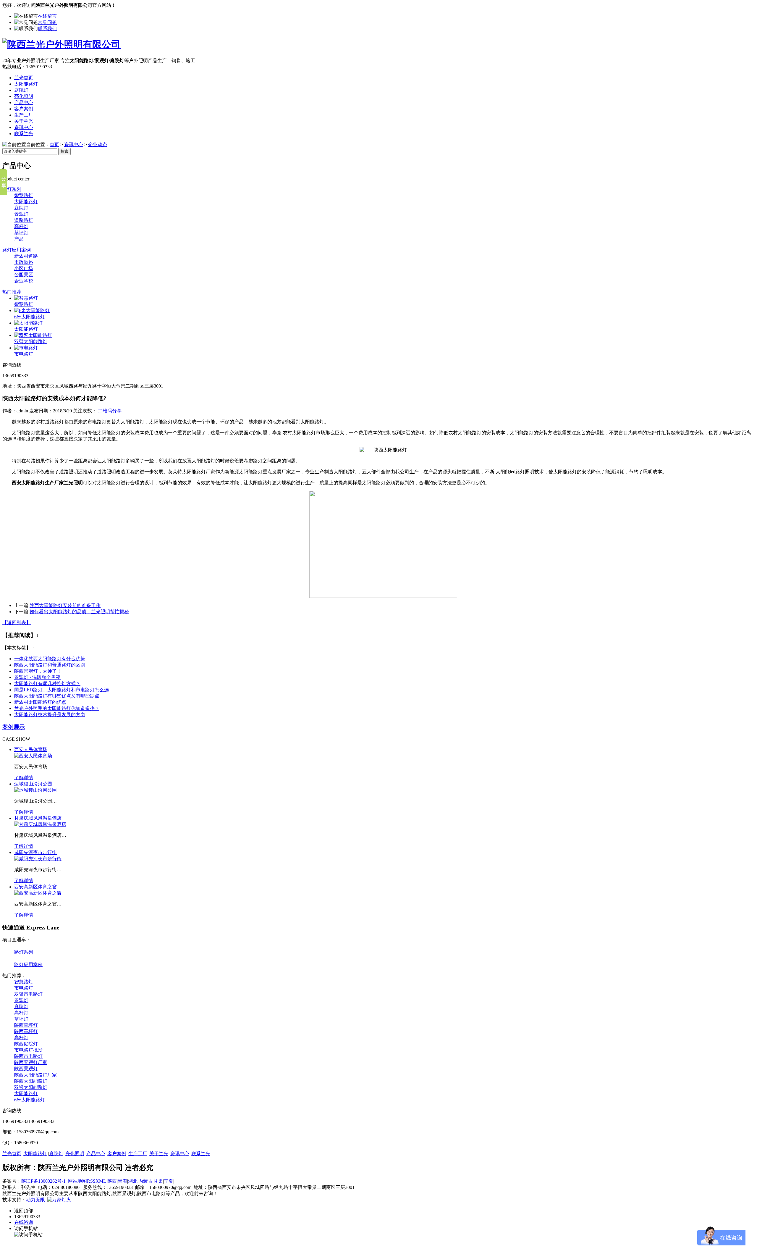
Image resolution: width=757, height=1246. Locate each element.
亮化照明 (23, 96)
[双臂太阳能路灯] (33, 335)
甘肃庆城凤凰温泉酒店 (38, 818)
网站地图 (77, 1181)
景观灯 (21, 214)
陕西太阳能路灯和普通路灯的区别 (49, 664)
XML (101, 1181)
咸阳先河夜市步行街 (35, 852)
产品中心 (23, 102)
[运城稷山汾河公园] (35, 790)
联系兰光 (23, 133)
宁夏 (168, 1181)
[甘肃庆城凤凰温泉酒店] (40, 824)
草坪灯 (21, 232)
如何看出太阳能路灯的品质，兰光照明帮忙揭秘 (79, 611)
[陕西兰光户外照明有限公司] (61, 44)
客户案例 (23, 108)
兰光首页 (23, 77)
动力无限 (35, 1199)
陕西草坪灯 (26, 1025)
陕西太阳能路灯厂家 (35, 1074)
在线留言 (47, 16)
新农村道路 (26, 256)
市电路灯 (23, 353)
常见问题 (47, 22)
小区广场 (23, 268)
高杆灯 (21, 226)
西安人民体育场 (30, 749)
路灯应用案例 (16, 249)
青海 (122, 1181)
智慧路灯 (23, 195)
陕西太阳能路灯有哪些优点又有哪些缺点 (56, 695)
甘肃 (158, 1181)
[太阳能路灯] (28, 322)
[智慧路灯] (26, 298)
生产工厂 (23, 114)
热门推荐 (11, 291)
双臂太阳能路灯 (30, 341)
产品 (19, 238)
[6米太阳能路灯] (32, 310)
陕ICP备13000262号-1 (43, 1181)
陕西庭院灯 (26, 1043)
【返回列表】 (16, 622)
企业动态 (97, 144)
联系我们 (47, 28)
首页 (54, 144)
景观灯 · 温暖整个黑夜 (37, 677)
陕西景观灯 (26, 1068)
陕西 (112, 1181)
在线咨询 (23, 1222)
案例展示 (13, 727)
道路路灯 (23, 220)
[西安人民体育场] (33, 755)
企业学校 (23, 280)
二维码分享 (110, 410)
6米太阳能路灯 (29, 316)
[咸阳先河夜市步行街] (38, 858)
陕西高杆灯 (26, 1031)
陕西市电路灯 (28, 1056)
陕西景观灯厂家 (30, 1062)
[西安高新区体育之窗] (38, 892)
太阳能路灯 (26, 83)
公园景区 (23, 274)
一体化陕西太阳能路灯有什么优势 (49, 658)
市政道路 (23, 262)
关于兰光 (23, 121)
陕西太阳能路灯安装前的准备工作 (65, 605)
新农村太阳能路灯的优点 (40, 702)
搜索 (64, 151)
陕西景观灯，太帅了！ (38, 671)
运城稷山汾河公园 (33, 783)
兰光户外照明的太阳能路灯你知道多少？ (56, 708)
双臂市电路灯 (28, 994)
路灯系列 (11, 189)
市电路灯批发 (28, 1050)
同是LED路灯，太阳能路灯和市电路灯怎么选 (61, 689)
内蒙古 (145, 1181)
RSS (91, 1181)
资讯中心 (23, 127)
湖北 (133, 1181)
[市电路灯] (26, 347)
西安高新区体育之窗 (35, 886)
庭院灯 (21, 90)
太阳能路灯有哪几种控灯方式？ (47, 683)
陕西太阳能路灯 (30, 1081)
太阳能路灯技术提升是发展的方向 (49, 714)
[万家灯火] (59, 1199)
